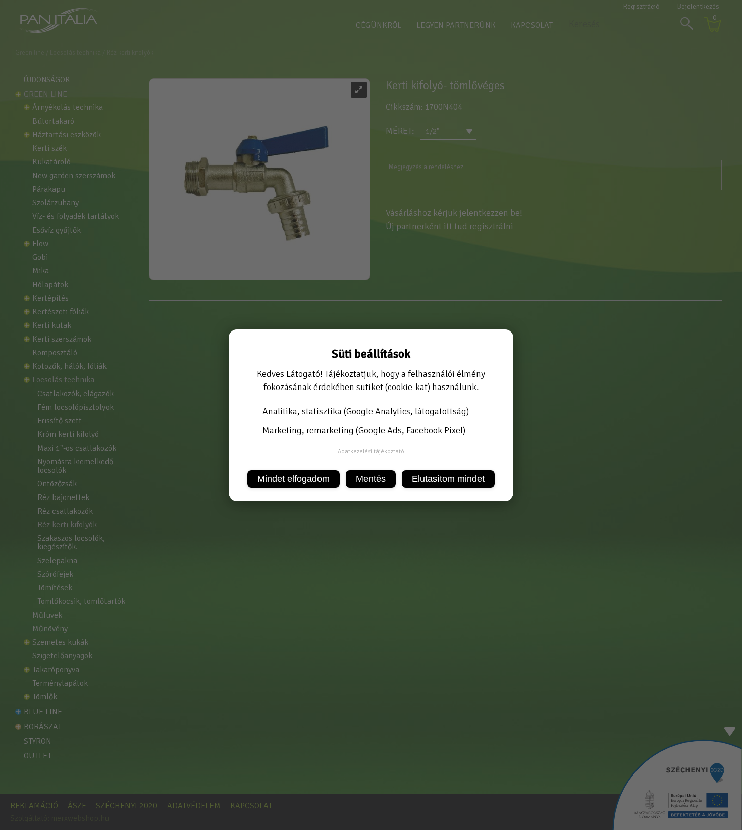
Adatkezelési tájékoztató (371, 451)
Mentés (371, 479)
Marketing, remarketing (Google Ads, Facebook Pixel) (363, 430)
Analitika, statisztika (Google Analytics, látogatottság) (365, 411)
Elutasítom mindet (448, 479)
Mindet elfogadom (293, 479)
